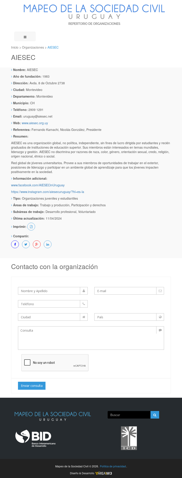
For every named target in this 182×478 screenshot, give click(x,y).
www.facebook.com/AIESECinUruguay (38, 185)
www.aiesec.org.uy (35, 123)
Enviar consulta (32, 386)
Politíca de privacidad (113, 466)
